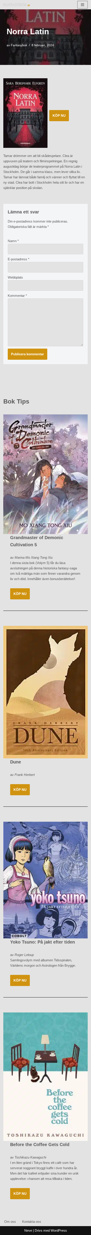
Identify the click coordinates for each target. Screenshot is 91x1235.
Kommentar (17, 295)
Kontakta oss (31, 1221)
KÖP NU (59, 115)
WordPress (59, 1230)
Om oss (10, 1221)
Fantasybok (19, 45)
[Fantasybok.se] (16, 4)
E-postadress (18, 259)
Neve (28, 1230)
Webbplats (15, 277)
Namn (13, 241)
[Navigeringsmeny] (82, 4)
